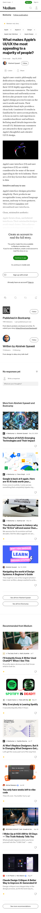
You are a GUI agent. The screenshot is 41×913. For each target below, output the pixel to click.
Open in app (7, 2)
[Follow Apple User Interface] (20, 34)
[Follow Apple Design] (36, 34)
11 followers (7, 350)
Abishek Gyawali (14, 63)
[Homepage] (9, 8)
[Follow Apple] (10, 29)
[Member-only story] (4, 539)
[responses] (15, 297)
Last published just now (23, 322)
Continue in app (20, 258)
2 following (16, 350)
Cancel (24, 386)
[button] (20, 150)
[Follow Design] (34, 29)
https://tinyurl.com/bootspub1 (26, 328)
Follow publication (20, 15)
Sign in (36, 2)
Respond (32, 386)
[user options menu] (36, 8)
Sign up (28, 2)
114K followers (8, 322)
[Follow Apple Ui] (23, 29)
